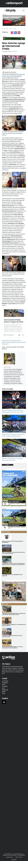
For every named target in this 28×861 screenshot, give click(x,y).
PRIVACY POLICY (18, 857)
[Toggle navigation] (24, 10)
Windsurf (5, 690)
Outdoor (5, 681)
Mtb (11, 28)
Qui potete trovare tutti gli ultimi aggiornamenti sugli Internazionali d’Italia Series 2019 (14, 342)
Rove (3, 684)
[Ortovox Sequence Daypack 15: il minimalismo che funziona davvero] (14, 620)
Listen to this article (10, 72)
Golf (3, 693)
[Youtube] (4, 702)
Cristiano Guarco (7, 51)
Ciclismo (5, 686)
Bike (7, 28)
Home (3, 28)
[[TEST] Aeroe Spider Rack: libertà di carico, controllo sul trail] (14, 631)
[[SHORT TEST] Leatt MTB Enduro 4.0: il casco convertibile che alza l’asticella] (14, 642)
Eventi (14, 28)
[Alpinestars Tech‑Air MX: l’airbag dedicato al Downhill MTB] (14, 537)
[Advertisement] (14, 723)
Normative (14, 859)
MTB (3, 688)
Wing (3, 691)
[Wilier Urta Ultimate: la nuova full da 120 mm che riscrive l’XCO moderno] (14, 548)
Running (5, 683)
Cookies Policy (9, 857)
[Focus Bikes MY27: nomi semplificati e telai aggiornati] (14, 570)
